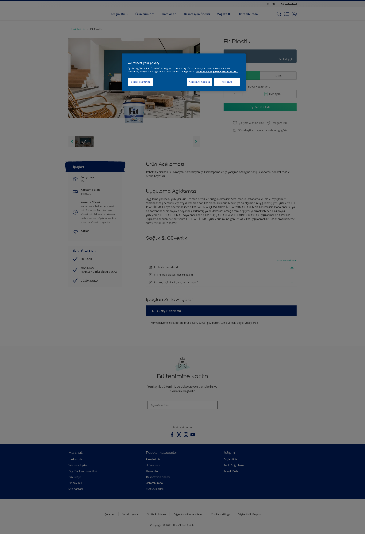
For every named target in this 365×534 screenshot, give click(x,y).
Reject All (227, 81)
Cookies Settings (140, 81)
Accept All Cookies (199, 81)
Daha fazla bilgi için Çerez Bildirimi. (217, 71)
